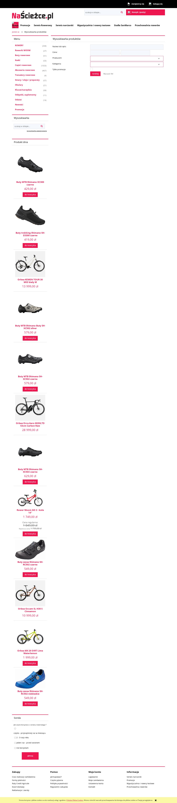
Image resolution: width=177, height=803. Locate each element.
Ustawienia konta (95, 783)
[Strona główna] (32, 14)
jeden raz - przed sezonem (28, 742)
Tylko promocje (59, 69)
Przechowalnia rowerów (137, 787)
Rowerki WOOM (22, 50)
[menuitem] (25, 25)
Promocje (19, 109)
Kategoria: (56, 63)
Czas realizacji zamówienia (23, 777)
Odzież (18, 99)
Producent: (57, 58)
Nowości (19, 104)
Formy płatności (19, 780)
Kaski (17, 60)
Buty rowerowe (22, 55)
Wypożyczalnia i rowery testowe (140, 783)
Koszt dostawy (18, 787)
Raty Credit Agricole (20, 783)
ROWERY (19, 45)
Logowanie (93, 777)
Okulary (19, 84)
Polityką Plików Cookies (75, 800)
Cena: (54, 52)
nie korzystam (22, 748)
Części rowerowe (23, 65)
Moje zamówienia (96, 780)
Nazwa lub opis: (59, 46)
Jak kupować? (56, 777)
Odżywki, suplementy (25, 94)
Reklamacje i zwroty (20, 790)
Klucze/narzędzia (23, 89)
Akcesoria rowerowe (25, 70)
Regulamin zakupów (59, 787)
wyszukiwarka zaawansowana (37, 131)
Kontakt (91, 787)
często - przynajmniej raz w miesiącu (30, 733)
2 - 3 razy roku (22, 737)
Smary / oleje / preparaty (27, 80)
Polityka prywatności (59, 783)
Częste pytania (56, 780)
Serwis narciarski (134, 777)
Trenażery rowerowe (25, 75)
